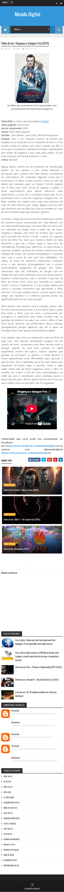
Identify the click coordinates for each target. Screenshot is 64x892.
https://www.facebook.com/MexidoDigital (30, 445)
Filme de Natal (9, 855)
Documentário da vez (12, 802)
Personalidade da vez (11, 865)
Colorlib (36, 888)
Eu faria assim (9, 797)
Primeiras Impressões (12, 818)
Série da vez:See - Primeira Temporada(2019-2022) (38, 667)
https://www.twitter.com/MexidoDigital (26, 452)
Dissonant (15, 710)
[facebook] (57, 3)
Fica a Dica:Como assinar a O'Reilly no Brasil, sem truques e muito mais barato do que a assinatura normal (37, 656)
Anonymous (15, 722)
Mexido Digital (27, 14)
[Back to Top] (32, 884)
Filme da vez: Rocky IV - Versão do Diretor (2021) (37, 679)
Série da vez (8, 787)
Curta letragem (10, 823)
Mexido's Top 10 (9, 844)
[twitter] (61, 3)
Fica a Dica (7, 792)
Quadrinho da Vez (10, 860)
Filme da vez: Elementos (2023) (16, 548)
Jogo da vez (8, 813)
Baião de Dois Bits (10, 808)
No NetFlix (7, 781)
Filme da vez (31, 48)
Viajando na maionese (12, 839)
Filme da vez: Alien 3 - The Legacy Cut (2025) (22, 519)
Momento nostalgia (11, 850)
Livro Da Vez (8, 829)
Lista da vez (8, 834)
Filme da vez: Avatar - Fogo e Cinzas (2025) (21, 489)
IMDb (45, 121)
